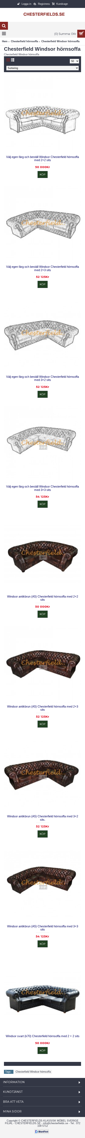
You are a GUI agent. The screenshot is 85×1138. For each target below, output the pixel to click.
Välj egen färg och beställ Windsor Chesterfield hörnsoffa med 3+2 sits (42, 378)
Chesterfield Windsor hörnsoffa (33, 1071)
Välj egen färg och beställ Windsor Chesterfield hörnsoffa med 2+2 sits (42, 158)
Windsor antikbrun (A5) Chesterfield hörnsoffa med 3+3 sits (42, 928)
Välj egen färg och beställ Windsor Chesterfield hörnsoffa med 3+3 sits (42, 488)
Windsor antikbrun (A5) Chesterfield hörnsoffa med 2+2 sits (42, 598)
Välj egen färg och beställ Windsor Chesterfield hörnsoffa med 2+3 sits (42, 268)
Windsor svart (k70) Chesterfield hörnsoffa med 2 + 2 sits (42, 1036)
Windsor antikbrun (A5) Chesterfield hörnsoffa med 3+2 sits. (42, 818)
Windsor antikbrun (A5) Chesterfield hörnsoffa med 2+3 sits (42, 708)
